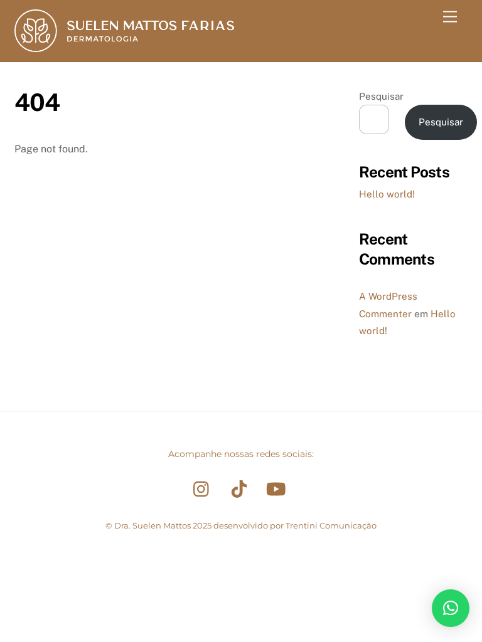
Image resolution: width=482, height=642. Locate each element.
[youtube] (278, 489)
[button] (450, 608)
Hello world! (387, 194)
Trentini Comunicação (331, 525)
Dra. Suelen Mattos (152, 525)
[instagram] (204, 489)
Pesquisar (381, 96)
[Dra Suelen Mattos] (124, 46)
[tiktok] (241, 489)
